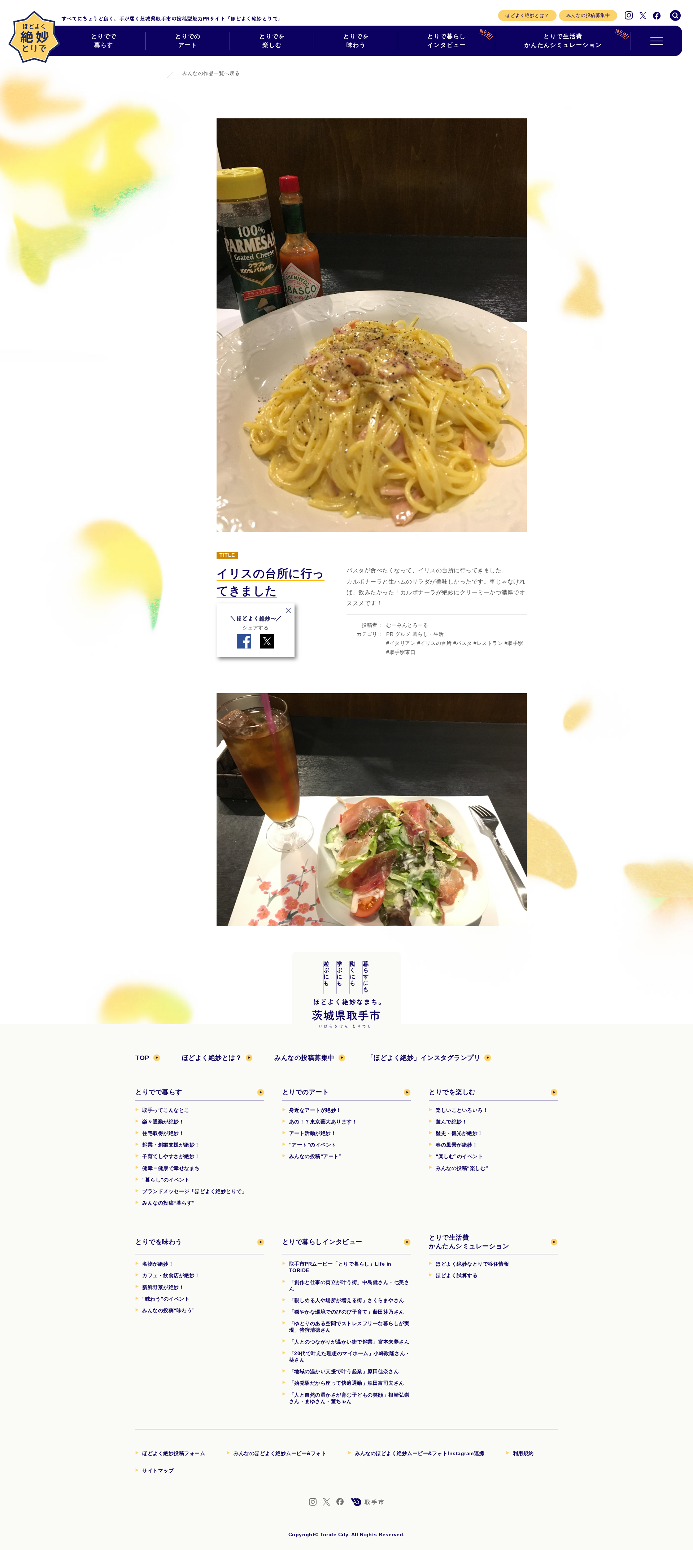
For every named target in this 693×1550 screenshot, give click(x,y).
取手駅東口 (402, 652)
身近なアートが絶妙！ (315, 1110)
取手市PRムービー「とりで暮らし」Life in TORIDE (340, 1267)
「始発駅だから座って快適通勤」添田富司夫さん (346, 1383)
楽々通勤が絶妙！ (163, 1122)
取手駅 (515, 643)
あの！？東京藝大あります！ (323, 1122)
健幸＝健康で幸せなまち (171, 1168)
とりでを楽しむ (272, 40)
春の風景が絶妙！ (457, 1145)
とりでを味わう (356, 40)
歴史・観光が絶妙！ (459, 1133)
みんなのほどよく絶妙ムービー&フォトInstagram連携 (419, 1453)
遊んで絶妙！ (451, 1122)
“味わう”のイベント (165, 1299)
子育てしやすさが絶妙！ (171, 1156)
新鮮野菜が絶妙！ (163, 1287)
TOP (142, 1057)
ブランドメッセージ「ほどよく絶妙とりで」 (194, 1191)
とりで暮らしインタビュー (446, 40)
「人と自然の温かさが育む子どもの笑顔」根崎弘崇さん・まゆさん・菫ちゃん (349, 1398)
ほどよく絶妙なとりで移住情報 (472, 1264)
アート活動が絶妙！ (312, 1133)
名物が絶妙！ (158, 1264)
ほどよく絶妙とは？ (527, 15)
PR (389, 634)
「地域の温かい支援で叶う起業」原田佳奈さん (344, 1371)
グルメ (403, 634)
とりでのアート (188, 40)
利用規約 (523, 1453)
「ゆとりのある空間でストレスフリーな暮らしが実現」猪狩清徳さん (349, 1326)
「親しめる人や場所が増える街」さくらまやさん (346, 1300)
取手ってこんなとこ (165, 1110)
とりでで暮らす (104, 40)
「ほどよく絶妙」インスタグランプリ (424, 1057)
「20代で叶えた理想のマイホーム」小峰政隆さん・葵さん (349, 1356)
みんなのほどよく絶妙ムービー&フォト (280, 1453)
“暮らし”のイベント (165, 1180)
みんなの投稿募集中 (588, 15)
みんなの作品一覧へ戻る (211, 73)
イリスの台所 (436, 643)
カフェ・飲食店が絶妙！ (171, 1275)
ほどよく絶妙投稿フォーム (173, 1453)
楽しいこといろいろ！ (462, 1110)
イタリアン (402, 643)
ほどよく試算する (457, 1275)
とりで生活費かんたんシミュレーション (563, 40)
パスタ (464, 643)
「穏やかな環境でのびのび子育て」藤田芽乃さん (346, 1312)
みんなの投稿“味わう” (168, 1310)
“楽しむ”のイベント (459, 1156)
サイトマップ (158, 1470)
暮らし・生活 (428, 634)
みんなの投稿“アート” (315, 1156)
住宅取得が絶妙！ (163, 1133)
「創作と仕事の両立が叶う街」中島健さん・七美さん (349, 1285)
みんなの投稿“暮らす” (168, 1203)
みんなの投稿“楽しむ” (462, 1168)
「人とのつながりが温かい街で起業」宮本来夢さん (349, 1342)
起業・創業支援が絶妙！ (171, 1145)
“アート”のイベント (312, 1145)
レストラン (490, 643)
